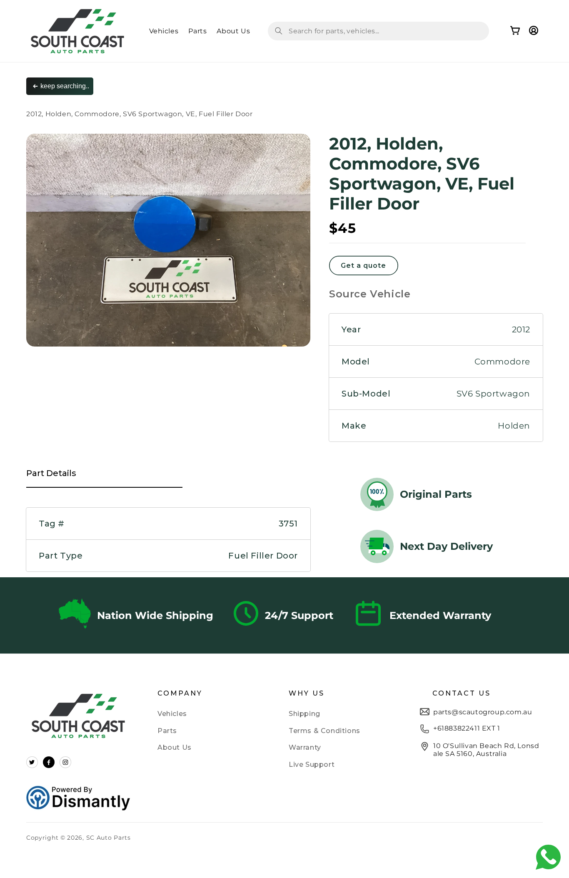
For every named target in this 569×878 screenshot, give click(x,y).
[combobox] (378, 31)
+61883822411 (456, 728)
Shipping (304, 714)
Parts (167, 731)
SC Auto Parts (108, 837)
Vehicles (172, 714)
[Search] (279, 31)
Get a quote (363, 265)
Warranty (305, 747)
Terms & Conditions (324, 731)
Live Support (311, 764)
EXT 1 (490, 728)
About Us (174, 747)
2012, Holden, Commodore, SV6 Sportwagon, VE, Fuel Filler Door (139, 114)
